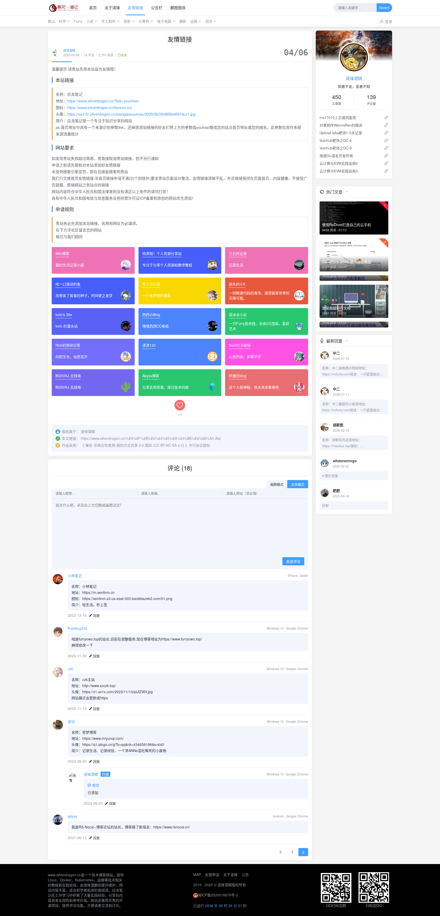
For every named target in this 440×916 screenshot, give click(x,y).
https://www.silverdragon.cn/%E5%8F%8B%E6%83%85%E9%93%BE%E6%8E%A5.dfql (151, 438)
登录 (388, 21)
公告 (245, 874)
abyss (72, 816)
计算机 (144, 21)
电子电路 (164, 21)
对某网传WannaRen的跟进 (341, 125)
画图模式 (276, 484)
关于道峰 (230, 874)
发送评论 (293, 561)
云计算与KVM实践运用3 (339, 170)
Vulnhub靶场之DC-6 (336, 140)
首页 (93, 7)
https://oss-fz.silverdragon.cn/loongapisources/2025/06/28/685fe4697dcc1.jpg (131, 114)
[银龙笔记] (65, 7)
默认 (51, 21)
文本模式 (297, 484)
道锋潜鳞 (69, 50)
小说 (89, 21)
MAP (197, 874)
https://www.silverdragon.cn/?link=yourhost (103, 100)
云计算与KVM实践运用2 (339, 163)
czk (70, 668)
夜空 (71, 721)
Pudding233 (77, 628)
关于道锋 (112, 7)
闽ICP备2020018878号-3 (218, 894)
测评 (208, 21)
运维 (193, 21)
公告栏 (156, 7)
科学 (62, 21)
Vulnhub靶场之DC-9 (336, 148)
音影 (127, 21)
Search (384, 8)
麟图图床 (178, 7)
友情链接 (135, 7)
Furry (78, 21)
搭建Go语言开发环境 (336, 155)
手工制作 (108, 21)
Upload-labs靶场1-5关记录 (341, 132)
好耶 (325, 505)
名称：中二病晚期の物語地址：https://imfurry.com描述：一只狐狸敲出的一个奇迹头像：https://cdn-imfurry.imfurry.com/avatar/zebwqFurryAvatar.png (354, 371)
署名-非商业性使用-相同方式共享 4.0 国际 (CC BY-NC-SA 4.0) (134, 445)
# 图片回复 (330, 475)
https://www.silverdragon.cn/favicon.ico (99, 107)
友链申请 (212, 874)
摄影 (182, 21)
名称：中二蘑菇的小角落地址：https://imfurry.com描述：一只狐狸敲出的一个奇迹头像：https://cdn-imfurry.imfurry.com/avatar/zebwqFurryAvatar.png (354, 407)
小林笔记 (75, 575)
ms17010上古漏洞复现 (338, 117)
